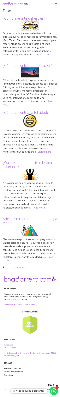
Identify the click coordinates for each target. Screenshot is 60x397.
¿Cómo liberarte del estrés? (24, 18)
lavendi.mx (30, 392)
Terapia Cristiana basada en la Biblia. (20, 304)
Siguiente (23, 267)
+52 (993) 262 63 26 (12, 347)
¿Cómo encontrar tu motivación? (28, 65)
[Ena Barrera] (15, 4)
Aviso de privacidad (12, 368)
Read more (43, 54)
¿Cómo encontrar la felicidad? (25, 112)
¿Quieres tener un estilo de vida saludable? (27, 164)
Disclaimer (8, 375)
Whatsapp (8, 345)
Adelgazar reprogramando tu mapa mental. (30, 220)
